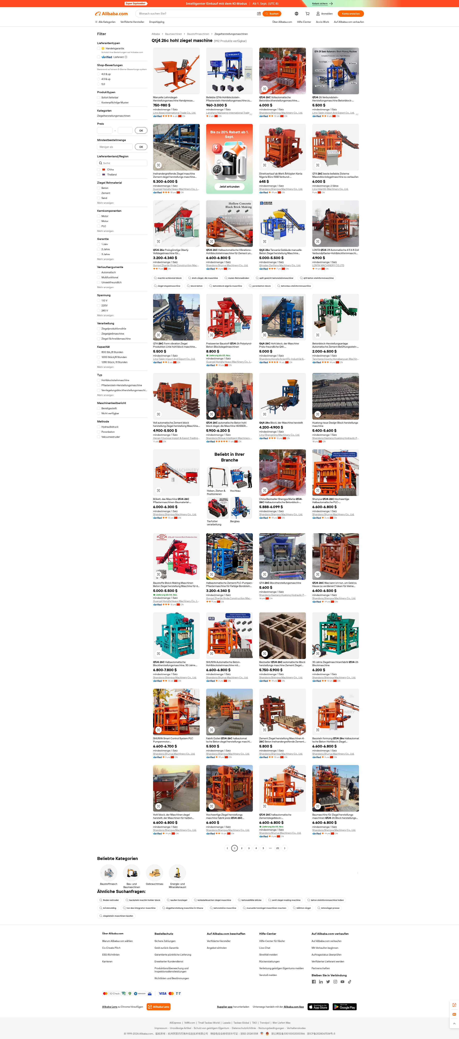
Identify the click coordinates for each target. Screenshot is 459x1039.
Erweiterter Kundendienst (169, 961)
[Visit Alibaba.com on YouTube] (342, 982)
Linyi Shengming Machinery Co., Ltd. (279, 434)
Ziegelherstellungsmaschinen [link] (231, 33)
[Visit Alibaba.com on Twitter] (328, 982)
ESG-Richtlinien (111, 954)
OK (141, 130)
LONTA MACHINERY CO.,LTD (328, 265)
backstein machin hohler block (144, 900)
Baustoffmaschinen (198, 33)
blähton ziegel (304, 908)
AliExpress (175, 1022)
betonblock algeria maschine (227, 286)
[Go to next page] (284, 848)
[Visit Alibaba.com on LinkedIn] (321, 982)
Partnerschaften (321, 968)
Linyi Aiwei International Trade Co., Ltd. (174, 112)
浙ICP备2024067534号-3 (321, 1033)
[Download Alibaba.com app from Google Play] (345, 1006)
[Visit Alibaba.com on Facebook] (314, 982)
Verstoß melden (268, 975)
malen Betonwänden (238, 278)
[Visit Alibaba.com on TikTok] (349, 982)
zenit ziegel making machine (286, 900)
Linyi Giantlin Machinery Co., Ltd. (330, 189)
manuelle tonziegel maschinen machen (266, 908)
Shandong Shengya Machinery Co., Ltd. (281, 112)
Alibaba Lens (109, 1006)
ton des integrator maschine (141, 908)
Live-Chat (264, 947)
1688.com (189, 1022)
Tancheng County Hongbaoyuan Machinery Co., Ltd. (335, 358)
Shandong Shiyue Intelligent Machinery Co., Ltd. (229, 438)
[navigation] (122, 441)
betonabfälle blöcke (251, 900)
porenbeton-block (261, 286)
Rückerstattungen (269, 961)
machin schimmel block (169, 278)
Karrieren (107, 961)
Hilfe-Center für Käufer (272, 941)
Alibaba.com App (294, 1006)
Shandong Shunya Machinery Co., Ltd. (227, 265)
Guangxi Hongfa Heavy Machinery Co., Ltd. (176, 189)
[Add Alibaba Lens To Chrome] (159, 1006)
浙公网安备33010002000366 (288, 1033)
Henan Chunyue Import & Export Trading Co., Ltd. (176, 438)
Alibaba (156, 33)
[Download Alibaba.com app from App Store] (318, 1006)
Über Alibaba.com (112, 933)
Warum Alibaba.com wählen (117, 941)
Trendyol (264, 1022)
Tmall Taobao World (209, 1022)
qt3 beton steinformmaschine (319, 278)
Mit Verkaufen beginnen (325, 947)
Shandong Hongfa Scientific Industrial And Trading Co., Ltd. (282, 358)
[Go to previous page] (227, 848)
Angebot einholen (217, 947)
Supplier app (225, 1006)
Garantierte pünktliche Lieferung (173, 954)
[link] (454, 1005)
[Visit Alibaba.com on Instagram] (335, 982)
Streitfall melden (268, 954)
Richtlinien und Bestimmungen (172, 978)
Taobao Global (241, 1022)
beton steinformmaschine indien (327, 900)
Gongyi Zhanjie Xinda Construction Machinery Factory (176, 265)
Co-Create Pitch (111, 947)
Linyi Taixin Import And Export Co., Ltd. (333, 112)
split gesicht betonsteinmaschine (276, 278)
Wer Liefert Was (281, 1022)
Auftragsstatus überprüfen (327, 954)
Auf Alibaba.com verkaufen (327, 941)
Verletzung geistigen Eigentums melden (281, 968)
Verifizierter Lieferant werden (328, 961)
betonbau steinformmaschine (296, 286)
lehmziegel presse (330, 908)
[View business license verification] (262, 1033)
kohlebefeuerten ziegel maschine (214, 900)
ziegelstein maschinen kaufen (118, 916)
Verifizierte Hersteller (219, 941)
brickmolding (109, 908)
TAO (254, 1022)
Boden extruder (111, 900)
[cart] (308, 14)
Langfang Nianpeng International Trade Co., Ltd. (229, 112)
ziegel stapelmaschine (169, 286)
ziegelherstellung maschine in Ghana (184, 908)
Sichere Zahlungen (165, 941)
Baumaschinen (173, 33)
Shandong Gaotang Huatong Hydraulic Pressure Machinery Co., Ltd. (335, 438)
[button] (259, 13)
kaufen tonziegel (179, 900)
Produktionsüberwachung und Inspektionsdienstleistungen (171, 970)
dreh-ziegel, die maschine (205, 278)
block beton (196, 286)
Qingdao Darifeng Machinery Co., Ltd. (280, 265)
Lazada (226, 1022)
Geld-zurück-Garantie (167, 947)
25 (277, 848)
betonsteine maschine (225, 908)
